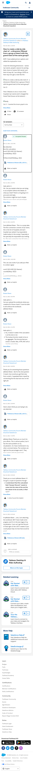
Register (22, 14)
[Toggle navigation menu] (29, 8)
